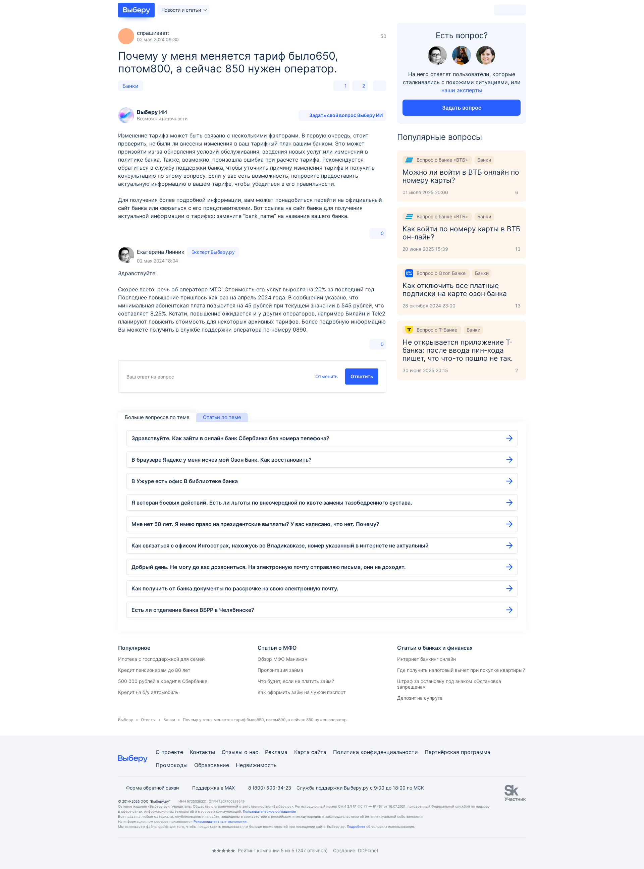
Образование (211, 765)
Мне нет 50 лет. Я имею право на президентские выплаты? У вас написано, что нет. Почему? (255, 524)
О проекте (169, 752)
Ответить (362, 376)
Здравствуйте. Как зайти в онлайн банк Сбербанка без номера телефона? (230, 438)
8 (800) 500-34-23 (269, 788)
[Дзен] (161, 850)
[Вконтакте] (120, 850)
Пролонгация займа (280, 670)
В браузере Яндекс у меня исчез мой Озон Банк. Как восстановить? (221, 459)
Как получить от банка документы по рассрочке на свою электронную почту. (234, 588)
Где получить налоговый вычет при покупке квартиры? (461, 670)
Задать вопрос (461, 107)
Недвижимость (256, 765)
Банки (130, 85)
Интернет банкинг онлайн (426, 659)
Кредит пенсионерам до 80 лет (154, 670)
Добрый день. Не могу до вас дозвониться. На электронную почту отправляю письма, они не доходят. (268, 567)
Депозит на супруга (419, 698)
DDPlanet (368, 850)
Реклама (276, 752)
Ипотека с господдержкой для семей (161, 659)
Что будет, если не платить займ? (296, 681)
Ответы (148, 719)
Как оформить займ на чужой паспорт (301, 692)
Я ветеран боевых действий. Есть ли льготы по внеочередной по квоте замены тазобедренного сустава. (271, 502)
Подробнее (356, 826)
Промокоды (171, 765)
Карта (302, 752)
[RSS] (174, 850)
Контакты (202, 752)
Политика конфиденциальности (375, 752)
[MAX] (147, 850)
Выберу (125, 719)
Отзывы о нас (240, 752)
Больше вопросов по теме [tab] (157, 417)
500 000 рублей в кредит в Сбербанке (162, 681)
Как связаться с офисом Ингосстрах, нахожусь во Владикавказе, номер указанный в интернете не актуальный (280, 545)
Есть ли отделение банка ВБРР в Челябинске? (192, 609)
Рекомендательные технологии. (221, 821)
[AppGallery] (513, 851)
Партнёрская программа (457, 752)
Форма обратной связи (152, 788)
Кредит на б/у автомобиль (148, 692)
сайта (318, 752)
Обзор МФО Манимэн (282, 659)
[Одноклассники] (134, 850)
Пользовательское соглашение (269, 811)
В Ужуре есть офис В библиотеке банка (184, 481)
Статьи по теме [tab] (222, 417)
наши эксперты (461, 90)
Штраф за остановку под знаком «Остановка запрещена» (449, 684)
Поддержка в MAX (213, 788)
